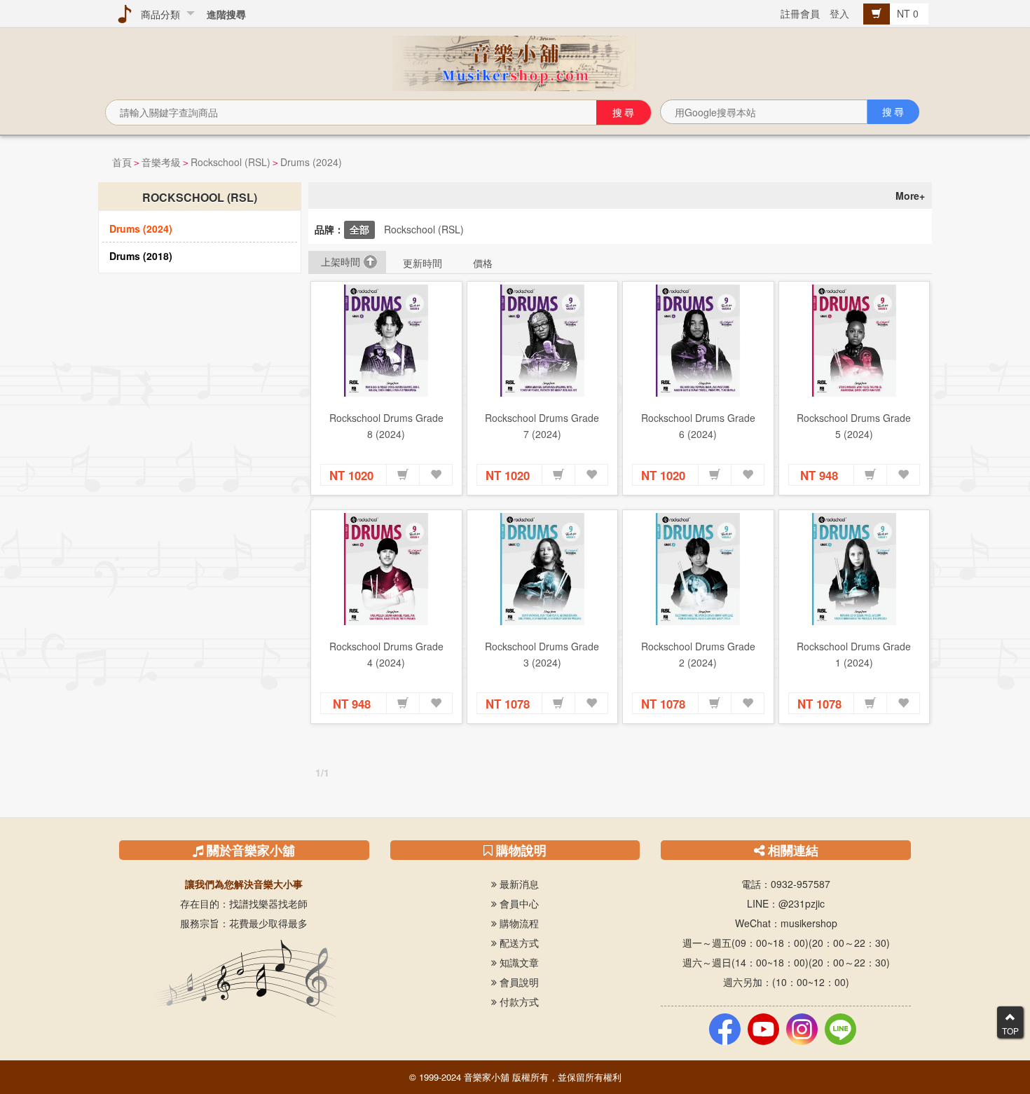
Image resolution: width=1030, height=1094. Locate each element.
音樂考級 (161, 162)
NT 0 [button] (909, 13)
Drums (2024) (311, 162)
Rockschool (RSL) (230, 162)
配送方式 (518, 943)
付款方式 (518, 1001)
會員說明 (518, 982)
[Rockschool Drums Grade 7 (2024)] (542, 341)
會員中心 (518, 903)
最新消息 (518, 884)
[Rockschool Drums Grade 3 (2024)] (542, 569)
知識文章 (518, 962)
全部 (359, 229)
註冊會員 (800, 13)
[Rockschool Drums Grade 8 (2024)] (386, 341)
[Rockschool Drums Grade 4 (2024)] (386, 569)
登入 (839, 13)
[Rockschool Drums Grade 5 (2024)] (854, 341)
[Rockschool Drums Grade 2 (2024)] (698, 569)
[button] (403, 475)
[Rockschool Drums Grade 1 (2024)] (854, 569)
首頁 (122, 162)
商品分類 (157, 14)
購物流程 (518, 923)
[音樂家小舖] (515, 62)
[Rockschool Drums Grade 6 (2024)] (698, 341)
